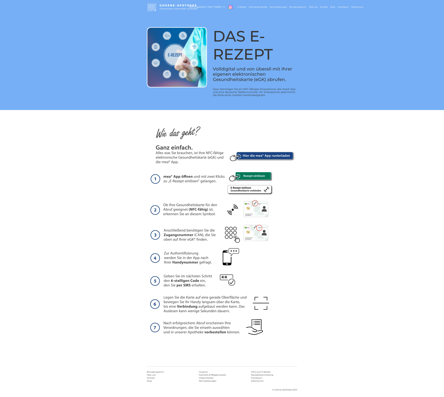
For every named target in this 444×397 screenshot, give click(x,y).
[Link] (152, 7)
